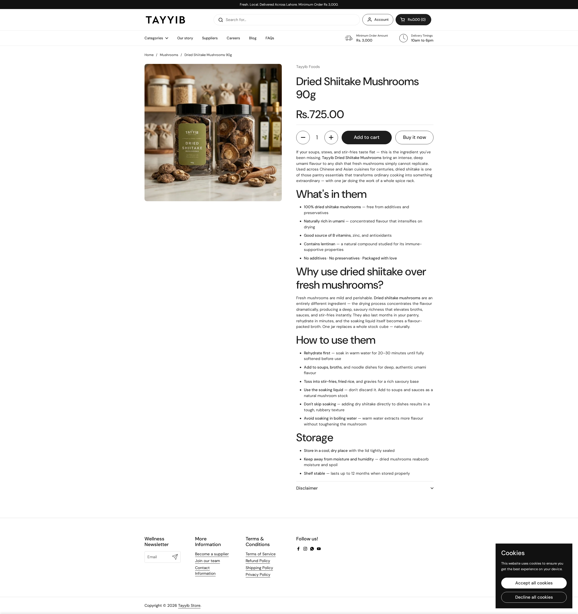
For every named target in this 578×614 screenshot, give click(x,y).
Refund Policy (258, 560)
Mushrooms (169, 55)
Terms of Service (261, 553)
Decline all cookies (534, 597)
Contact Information (205, 570)
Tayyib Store (189, 605)
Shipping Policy (259, 567)
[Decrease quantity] (303, 137)
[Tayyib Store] (165, 20)
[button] (413, 19)
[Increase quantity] (331, 137)
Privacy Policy (258, 574)
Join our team (207, 560)
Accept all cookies (534, 583)
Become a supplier (212, 553)
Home (149, 55)
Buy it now (414, 137)
